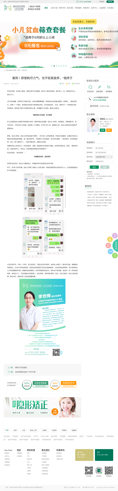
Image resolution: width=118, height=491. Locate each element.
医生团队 (70, 8)
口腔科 (29, 471)
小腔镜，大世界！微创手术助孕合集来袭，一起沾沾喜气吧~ (100, 197)
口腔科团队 (45, 471)
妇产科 (36, 436)
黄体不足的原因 (21, 368)
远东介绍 (54, 8)
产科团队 (44, 456)
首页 (46, 8)
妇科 (19, 70)
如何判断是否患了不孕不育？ (26, 372)
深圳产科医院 (12, 439)
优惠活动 (115, 255)
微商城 (110, 251)
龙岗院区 (110, 1)
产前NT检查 (44, 436)
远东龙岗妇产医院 (11, 70)
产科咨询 (89, 436)
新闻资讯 (59, 456)
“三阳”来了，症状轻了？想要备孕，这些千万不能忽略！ (100, 194)
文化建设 (110, 8)
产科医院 (15, 436)
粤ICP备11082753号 (88, 487)
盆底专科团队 (45, 459)
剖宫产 (81, 436)
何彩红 (102, 119)
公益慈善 (102, 8)
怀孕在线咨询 (99, 436)
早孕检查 (7, 436)
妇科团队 (44, 453)
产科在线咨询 (69, 439)
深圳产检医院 (23, 439)
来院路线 (108, 91)
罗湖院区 (101, 1)
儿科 (28, 462)
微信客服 (77, 83)
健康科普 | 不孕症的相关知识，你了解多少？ (98, 205)
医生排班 (108, 245)
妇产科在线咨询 (26, 436)
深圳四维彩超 (46, 439)
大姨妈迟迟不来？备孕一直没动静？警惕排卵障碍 (99, 200)
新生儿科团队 (45, 465)
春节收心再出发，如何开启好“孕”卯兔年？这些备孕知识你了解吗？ (100, 203)
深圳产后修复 (57, 439)
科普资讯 (86, 8)
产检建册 (62, 436)
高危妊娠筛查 (72, 436)
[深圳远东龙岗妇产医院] (22, 8)
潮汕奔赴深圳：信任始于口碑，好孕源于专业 (98, 192)
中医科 (29, 474)
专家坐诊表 (59, 459)
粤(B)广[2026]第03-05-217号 (72, 487)
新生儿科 (29, 465)
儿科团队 (44, 462)
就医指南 (99, 91)
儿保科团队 (45, 468)
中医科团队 (45, 474)
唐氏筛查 (54, 436)
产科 (28, 456)
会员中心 (94, 8)
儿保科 (29, 468)
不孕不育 (24, 70)
